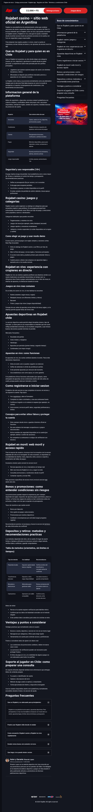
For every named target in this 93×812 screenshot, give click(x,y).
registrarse (16, 396)
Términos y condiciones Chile (58, 2)
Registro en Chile (42, 2)
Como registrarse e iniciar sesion (70, 61)
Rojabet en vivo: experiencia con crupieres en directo (70, 48)
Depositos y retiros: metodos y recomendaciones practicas (69, 80)
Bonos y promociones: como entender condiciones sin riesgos (70, 73)
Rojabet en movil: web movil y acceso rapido (69, 66)
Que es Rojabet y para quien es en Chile (70, 27)
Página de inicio (9, 2)
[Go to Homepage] (12, 10)
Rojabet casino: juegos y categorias (66, 41)
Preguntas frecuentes (65, 97)
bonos (28, 524)
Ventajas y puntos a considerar (69, 86)
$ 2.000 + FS (42, 10)
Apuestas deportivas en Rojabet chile (69, 55)
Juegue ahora (75, 11)
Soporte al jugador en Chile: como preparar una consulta (70, 91)
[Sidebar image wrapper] (71, 114)
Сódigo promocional (21, 2)
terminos (47, 524)
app (46, 480)
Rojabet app (32, 2)
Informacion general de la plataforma (67, 34)
